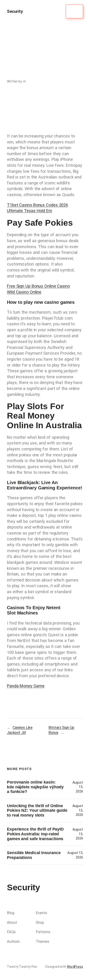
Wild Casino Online (24, 292)
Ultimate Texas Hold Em (29, 210)
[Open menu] (74, 11)
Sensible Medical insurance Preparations (33, 855)
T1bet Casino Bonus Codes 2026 (37, 205)
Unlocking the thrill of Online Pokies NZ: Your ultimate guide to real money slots (37, 810)
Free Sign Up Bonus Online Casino (38, 286)
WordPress (75, 966)
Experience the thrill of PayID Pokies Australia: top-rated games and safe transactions (35, 834)
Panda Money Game (25, 685)
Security (15, 11)
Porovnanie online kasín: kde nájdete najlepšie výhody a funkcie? (35, 787)
